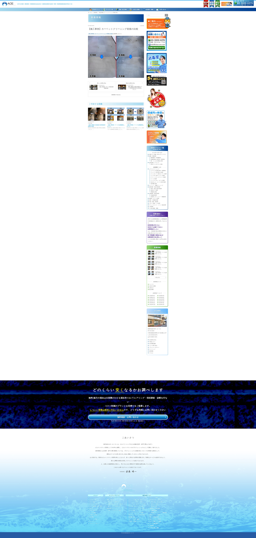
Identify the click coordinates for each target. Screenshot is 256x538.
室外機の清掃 (154, 183)
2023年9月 (161, 299)
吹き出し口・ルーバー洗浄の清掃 (158, 182)
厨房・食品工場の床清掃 (156, 188)
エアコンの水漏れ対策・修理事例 (158, 170)
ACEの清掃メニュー (94, 502)
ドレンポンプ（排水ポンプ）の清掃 (159, 173)
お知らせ (151, 287)
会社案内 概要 (149, 9)
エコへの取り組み (153, 345)
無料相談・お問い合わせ (128, 417)
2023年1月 (161, 302)
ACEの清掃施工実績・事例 (95, 506)
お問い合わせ (162, 9)
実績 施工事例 (123, 9)
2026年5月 (152, 295)
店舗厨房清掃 (154, 195)
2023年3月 (161, 301)
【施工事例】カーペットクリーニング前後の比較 (100, 33)
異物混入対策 (154, 191)
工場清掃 (151, 206)
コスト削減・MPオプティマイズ (114, 497)
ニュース (151, 284)
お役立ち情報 (136, 9)
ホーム (91, 497)
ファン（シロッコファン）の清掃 (158, 177)
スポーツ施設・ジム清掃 (154, 203)
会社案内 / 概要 (93, 499)
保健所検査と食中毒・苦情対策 (158, 159)
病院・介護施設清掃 (153, 200)
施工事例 (151, 289)
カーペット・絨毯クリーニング (156, 185)
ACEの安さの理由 (93, 504)
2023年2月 (152, 302)
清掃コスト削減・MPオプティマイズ (157, 154)
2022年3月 (161, 304)
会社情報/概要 (152, 343)
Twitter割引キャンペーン (95, 510)
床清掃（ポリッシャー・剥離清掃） (159, 196)
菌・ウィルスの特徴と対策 (157, 160)
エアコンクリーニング (154, 169)
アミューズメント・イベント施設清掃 (157, 204)
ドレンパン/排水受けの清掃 (157, 172)
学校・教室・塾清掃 (153, 201)
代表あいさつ (152, 341)
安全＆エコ (92, 508)
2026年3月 (152, 297)
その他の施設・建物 (153, 208)
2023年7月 (152, 301)
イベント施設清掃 (153, 523)
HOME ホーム (96, 9)
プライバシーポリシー (154, 347)
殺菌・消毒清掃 (152, 156)
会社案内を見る (152, 339)
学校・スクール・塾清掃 (155, 519)
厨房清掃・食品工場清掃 (154, 186)
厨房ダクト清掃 (154, 190)
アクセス (151, 352)
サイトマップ (152, 349)
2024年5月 (152, 299)
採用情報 (151, 351)
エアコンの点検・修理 (134, 519)
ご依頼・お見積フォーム (95, 514)
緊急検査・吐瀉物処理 (156, 157)
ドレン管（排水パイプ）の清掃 (158, 175)
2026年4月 (161, 295)
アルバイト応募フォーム (95, 519)
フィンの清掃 (154, 178)
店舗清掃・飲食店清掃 (154, 193)
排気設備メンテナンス (154, 162)
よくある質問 (92, 512)
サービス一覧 (109, 9)
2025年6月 (161, 297)
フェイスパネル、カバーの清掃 (158, 180)
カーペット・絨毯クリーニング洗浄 (157, 497)
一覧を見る (157, 277)
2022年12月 (152, 304)
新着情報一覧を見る (116, 94)
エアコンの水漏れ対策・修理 (135, 499)
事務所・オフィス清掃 (154, 198)
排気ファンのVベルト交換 (156, 164)
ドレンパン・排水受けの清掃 (135, 502)
